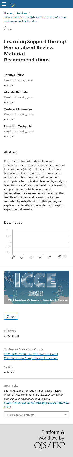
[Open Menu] (4, 4)
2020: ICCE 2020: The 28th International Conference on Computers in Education (35, 19)
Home (8, 13)
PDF (12, 316)
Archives (22, 13)
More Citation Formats (20, 415)
